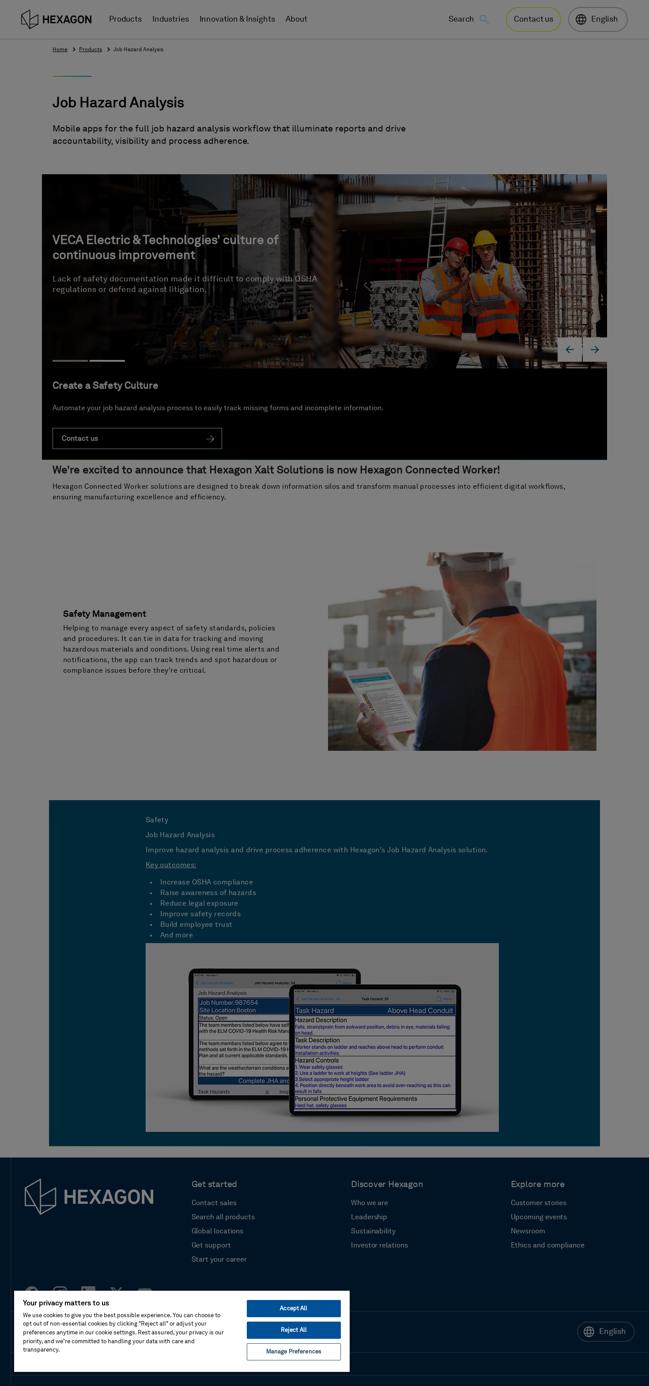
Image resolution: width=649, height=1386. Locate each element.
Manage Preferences (293, 1352)
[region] (182, 1331)
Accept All (293, 1308)
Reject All (294, 1330)
